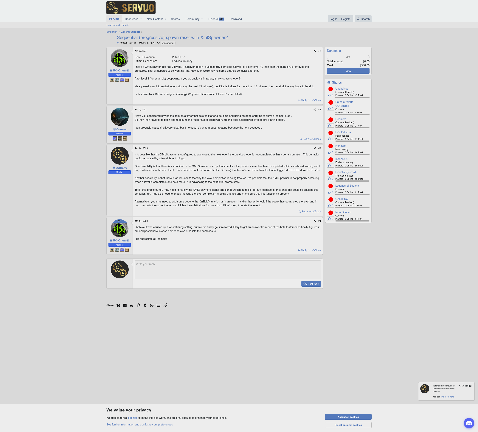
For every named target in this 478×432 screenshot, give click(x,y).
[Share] (314, 51)
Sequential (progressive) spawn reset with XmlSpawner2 (172, 37)
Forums (114, 19)
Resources (131, 19)
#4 (319, 220)
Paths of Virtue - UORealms (345, 103)
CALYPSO (341, 199)
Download (236, 19)
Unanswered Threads (117, 25)
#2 (319, 109)
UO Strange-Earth (346, 172)
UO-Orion (128, 43)
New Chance (343, 212)
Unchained (341, 88)
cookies (133, 417)
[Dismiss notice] (465, 386)
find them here (447, 396)
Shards (175, 19)
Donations (334, 50)
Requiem (340, 119)
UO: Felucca (343, 132)
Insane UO (342, 159)
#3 (319, 148)
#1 (319, 50)
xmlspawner (168, 42)
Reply (311, 100)
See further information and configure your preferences (139, 424)
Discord (215, 19)
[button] (141, 18)
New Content (155, 19)
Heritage (340, 145)
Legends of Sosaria (347, 185)
